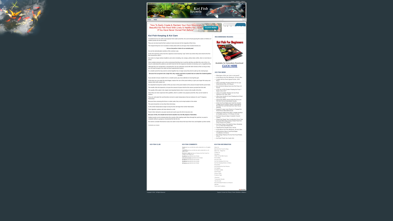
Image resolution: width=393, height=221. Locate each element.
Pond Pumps (217, 171)
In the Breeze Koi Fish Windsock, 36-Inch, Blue (229, 129)
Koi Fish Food (217, 159)
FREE (155, 19)
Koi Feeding (217, 157)
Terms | (234, 192)
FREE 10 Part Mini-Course (221, 156)
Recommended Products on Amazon (223, 182)
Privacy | (230, 192)
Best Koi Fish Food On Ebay (221, 149)
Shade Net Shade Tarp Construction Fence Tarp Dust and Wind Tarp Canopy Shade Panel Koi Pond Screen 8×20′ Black (229, 121)
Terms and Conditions (219, 186)
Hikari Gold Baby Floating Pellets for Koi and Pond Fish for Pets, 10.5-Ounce (228, 83)
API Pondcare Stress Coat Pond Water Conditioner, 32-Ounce (227, 132)
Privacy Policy (217, 173)
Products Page (218, 175)
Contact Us (217, 152)
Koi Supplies (217, 168)
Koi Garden (217, 164)
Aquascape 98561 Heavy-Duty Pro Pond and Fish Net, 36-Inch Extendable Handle (228, 100)
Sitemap (216, 184)
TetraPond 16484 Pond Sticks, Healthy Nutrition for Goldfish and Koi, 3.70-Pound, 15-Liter (229, 113)
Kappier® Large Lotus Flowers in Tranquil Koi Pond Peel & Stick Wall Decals (229, 110)
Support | (219, 192)
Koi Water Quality (218, 169)
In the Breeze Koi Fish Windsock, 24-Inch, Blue (229, 77)
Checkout (217, 177)
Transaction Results (220, 179)
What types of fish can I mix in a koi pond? (227, 75)
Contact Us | (225, 192)
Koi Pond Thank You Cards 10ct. (225, 138)
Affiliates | (244, 192)
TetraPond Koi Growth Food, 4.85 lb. (226, 127)
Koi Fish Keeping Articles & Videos (222, 162)
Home (149, 19)
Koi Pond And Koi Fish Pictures (222, 166)
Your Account (218, 181)
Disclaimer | (238, 192)
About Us (216, 147)
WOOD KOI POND (194, 156)
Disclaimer (217, 154)
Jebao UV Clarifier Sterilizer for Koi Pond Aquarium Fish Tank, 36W (227, 93)
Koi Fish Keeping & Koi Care (163, 35)
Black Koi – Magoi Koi (219, 150)
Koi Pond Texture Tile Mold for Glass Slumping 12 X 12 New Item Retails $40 (229, 124)
